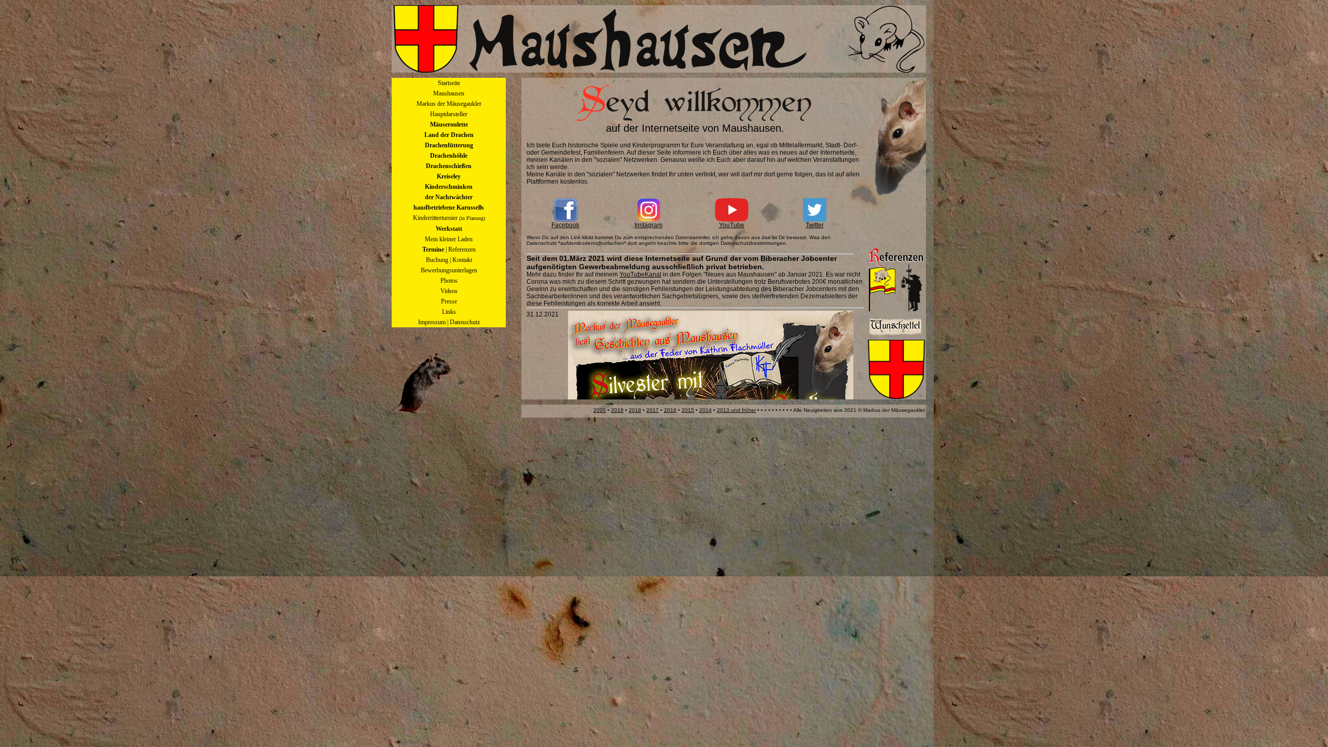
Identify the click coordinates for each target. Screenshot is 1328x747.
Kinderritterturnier (449, 218)
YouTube (731, 225)
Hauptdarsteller (448, 114)
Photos (449, 280)
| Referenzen (449, 249)
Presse (449, 301)
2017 (652, 410)
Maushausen (448, 93)
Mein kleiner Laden (449, 239)
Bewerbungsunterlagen (449, 270)
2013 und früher (736, 410)
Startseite (449, 83)
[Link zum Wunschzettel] (895, 335)
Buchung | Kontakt (449, 260)
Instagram (648, 225)
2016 (670, 410)
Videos (449, 291)
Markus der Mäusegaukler (449, 103)
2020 (599, 410)
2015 (688, 410)
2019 (617, 410)
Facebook (565, 225)
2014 (705, 410)
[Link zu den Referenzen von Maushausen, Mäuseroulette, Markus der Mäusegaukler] (895, 309)
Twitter (815, 225)
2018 (635, 410)
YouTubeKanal (640, 274)
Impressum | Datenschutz (449, 322)
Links (449, 311)
